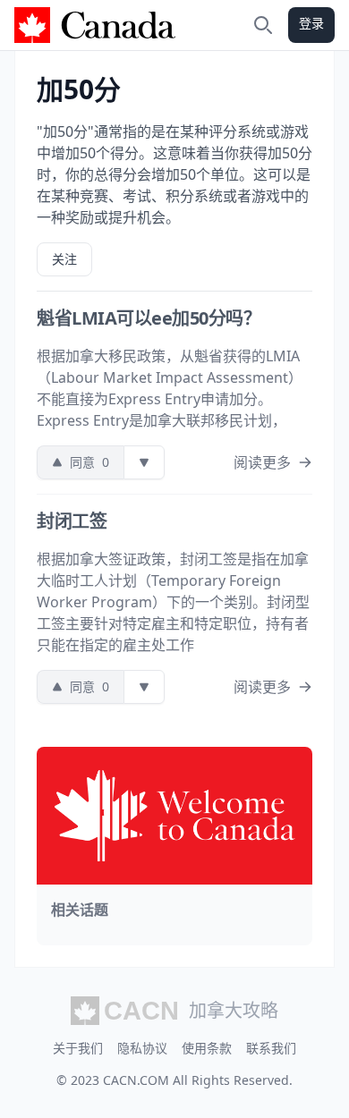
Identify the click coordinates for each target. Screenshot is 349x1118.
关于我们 (78, 1047)
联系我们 (271, 1047)
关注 (64, 258)
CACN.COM (136, 1079)
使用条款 (207, 1047)
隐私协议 (142, 1047)
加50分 (79, 89)
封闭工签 (71, 521)
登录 (311, 22)
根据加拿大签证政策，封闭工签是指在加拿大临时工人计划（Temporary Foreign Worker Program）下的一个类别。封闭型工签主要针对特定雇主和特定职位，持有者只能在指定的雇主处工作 (173, 602)
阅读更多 (262, 462)
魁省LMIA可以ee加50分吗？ (148, 318)
